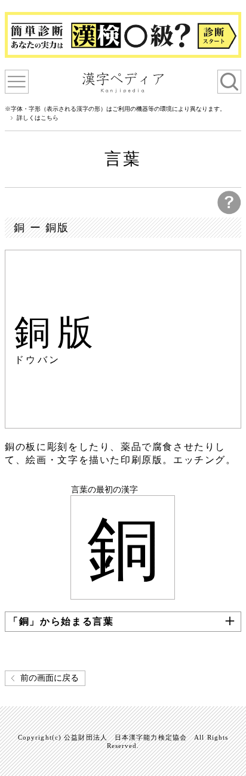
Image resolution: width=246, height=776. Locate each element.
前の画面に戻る (49, 677)
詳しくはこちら (38, 118)
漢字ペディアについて (17, 82)
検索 (229, 82)
